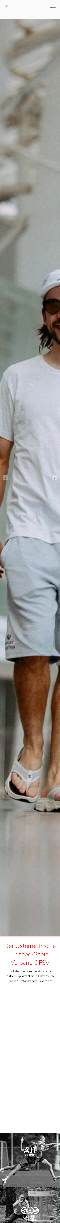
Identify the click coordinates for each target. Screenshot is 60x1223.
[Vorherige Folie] (5, 477)
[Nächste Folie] (54, 477)
